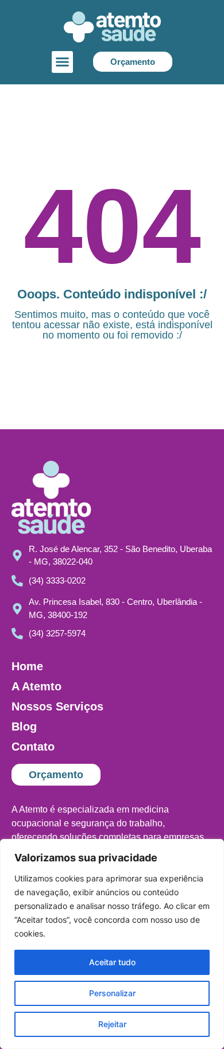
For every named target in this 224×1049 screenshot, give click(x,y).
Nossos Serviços (57, 706)
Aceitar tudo (112, 962)
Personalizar (112, 993)
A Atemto (36, 686)
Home (27, 666)
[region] (112, 944)
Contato (33, 746)
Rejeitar (112, 1024)
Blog (24, 726)
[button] (63, 62)
